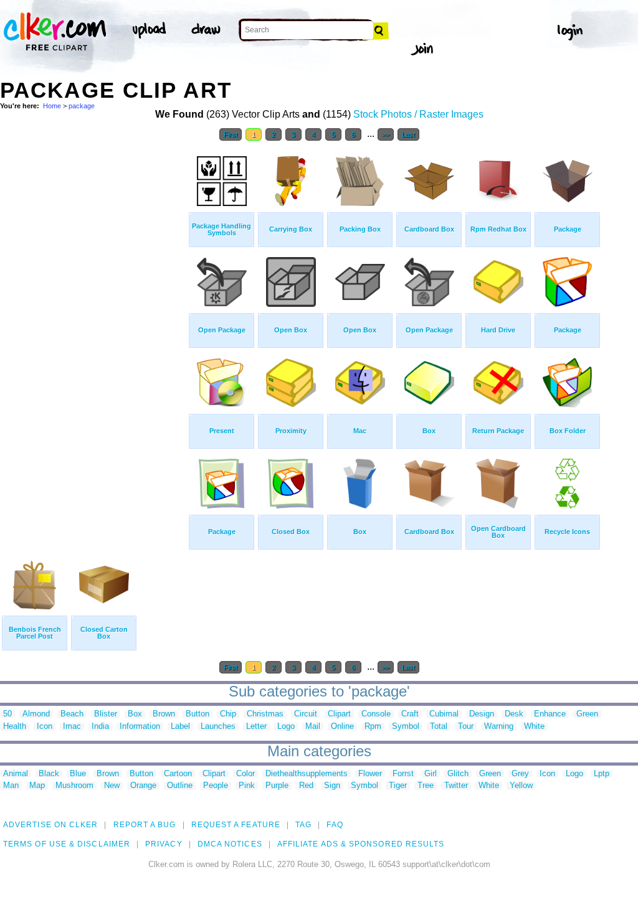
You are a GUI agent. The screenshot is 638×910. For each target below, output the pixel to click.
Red (306, 786)
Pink (247, 786)
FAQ (334, 824)
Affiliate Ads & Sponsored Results (361, 844)
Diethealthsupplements (306, 774)
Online (342, 727)
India (100, 727)
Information (140, 727)
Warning (498, 727)
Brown (164, 714)
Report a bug (144, 824)
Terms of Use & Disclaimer (66, 844)
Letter (256, 727)
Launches (218, 727)
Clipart (339, 714)
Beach (71, 714)
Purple (276, 786)
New (112, 786)
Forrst (403, 774)
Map (37, 786)
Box (135, 714)
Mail (312, 727)
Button (197, 714)
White (534, 727)
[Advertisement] (93, 335)
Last (408, 134)
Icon (44, 727)
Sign (332, 786)
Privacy (164, 844)
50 (7, 714)
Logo (286, 727)
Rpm (372, 727)
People (215, 786)
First (230, 134)
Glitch (458, 774)
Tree (425, 786)
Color (245, 774)
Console (376, 714)
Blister (105, 714)
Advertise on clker (50, 824)
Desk (514, 714)
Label (180, 727)
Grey (520, 774)
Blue (78, 774)
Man (11, 786)
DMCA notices (230, 844)
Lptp (601, 774)
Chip (228, 714)
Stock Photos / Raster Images (418, 114)
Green (587, 714)
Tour (466, 727)
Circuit (305, 714)
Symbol (405, 727)
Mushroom (74, 786)
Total (438, 727)
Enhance (550, 714)
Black (49, 774)
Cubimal (444, 714)
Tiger (398, 786)
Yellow (521, 786)
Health (14, 727)
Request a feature (235, 824)
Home (52, 106)
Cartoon (178, 774)
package (82, 106)
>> (385, 134)
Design (481, 714)
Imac (72, 727)
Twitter (456, 786)
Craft (410, 714)
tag (303, 824)
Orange (143, 786)
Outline (180, 786)
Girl (430, 774)
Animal (15, 774)
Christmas (265, 714)
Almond (36, 714)
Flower (370, 774)
